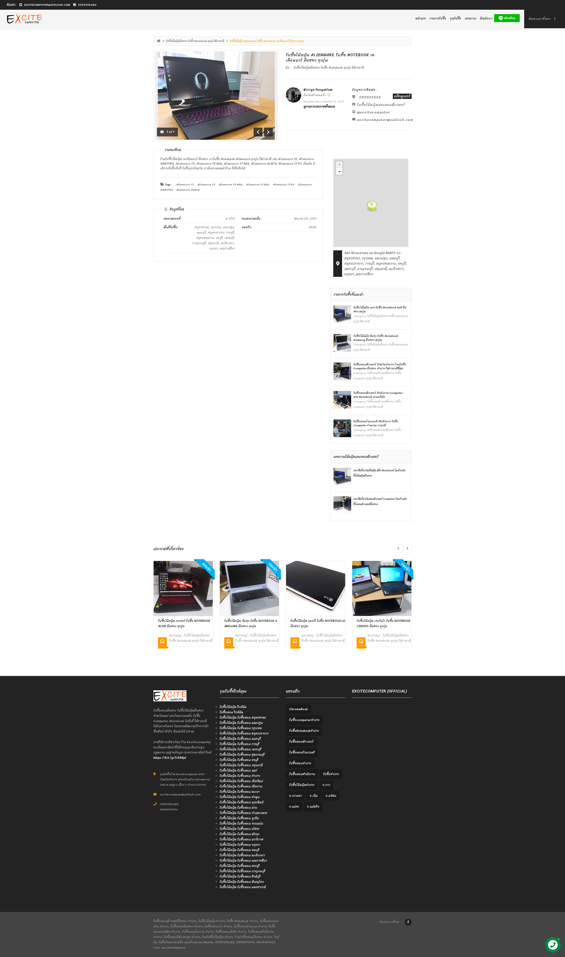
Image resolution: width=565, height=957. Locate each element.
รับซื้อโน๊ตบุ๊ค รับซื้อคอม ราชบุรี (239, 744)
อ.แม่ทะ (294, 806)
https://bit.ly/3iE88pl (169, 758)
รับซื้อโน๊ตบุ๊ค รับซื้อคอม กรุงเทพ (241, 728)
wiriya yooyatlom (318, 89)
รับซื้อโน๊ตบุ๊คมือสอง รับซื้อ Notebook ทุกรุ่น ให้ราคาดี (195, 41)
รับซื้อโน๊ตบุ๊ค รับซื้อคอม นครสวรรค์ (243, 887)
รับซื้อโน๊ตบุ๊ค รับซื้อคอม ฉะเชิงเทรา (242, 855)
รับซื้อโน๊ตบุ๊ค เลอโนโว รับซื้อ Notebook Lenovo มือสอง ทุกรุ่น (317, 623)
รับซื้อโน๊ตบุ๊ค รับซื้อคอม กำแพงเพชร (243, 813)
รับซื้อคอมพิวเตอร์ (301, 741)
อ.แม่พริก (313, 806)
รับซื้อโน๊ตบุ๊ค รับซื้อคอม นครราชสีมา (243, 860)
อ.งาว (326, 785)
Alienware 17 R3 (284, 184)
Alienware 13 (185, 184)
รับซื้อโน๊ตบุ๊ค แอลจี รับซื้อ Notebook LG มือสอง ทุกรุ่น (251, 623)
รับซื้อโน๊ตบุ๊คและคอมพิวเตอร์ (381, 105)
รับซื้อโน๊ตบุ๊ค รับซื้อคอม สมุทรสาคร (243, 717)
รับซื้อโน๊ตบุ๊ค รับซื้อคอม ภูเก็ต (239, 818)
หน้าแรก (420, 18)
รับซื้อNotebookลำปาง (304, 731)
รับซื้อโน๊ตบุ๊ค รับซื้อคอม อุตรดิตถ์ (242, 802)
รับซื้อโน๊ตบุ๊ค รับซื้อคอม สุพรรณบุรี (242, 754)
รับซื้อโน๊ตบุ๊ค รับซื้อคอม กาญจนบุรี (242, 871)
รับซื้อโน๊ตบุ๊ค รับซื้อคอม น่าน (238, 807)
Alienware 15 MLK (230, 184)
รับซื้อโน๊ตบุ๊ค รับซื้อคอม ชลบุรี (239, 760)
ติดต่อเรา (486, 18)
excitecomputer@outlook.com (385, 120)
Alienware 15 (206, 184)
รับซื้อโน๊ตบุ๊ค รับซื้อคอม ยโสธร (239, 829)
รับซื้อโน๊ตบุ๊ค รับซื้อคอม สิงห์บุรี (240, 876)
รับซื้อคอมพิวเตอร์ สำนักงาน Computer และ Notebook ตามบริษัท (378, 394)
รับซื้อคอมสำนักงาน (302, 774)
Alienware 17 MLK (257, 184)
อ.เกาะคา (295, 795)
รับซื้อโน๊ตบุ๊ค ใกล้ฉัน (233, 707)
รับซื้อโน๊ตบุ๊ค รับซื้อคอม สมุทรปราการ (244, 733)
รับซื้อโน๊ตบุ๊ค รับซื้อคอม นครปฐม (241, 723)
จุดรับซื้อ (455, 18)
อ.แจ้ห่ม (331, 795)
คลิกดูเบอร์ (402, 96)
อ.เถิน (314, 795)
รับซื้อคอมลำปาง (300, 763)
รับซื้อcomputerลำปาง (304, 720)
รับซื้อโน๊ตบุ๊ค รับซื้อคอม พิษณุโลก (242, 882)
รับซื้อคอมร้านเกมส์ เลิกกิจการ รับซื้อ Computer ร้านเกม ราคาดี (375, 423)
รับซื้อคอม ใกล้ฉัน (231, 712)
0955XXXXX (370, 97)
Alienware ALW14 (188, 189)
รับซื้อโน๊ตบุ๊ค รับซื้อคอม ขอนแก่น (241, 823)
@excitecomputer (373, 112)
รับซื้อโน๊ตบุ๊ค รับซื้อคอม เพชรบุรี (240, 749)
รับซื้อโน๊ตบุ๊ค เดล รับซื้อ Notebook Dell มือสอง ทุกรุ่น (380, 309)
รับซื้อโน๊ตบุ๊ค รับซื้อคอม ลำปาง (240, 776)
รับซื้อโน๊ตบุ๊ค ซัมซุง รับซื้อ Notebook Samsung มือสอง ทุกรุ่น (375, 337)
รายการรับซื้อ (437, 18)
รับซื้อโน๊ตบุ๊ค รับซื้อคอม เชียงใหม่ (241, 781)
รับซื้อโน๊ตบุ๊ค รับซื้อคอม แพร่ (238, 770)
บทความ (470, 18)
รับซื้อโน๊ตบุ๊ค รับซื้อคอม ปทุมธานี (241, 765)
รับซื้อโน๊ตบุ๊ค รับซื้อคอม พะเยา (240, 792)
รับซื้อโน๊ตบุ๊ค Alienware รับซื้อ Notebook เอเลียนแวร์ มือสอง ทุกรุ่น (330, 57)
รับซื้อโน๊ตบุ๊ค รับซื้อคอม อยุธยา (240, 845)
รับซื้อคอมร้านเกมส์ (302, 752)
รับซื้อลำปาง (331, 774)
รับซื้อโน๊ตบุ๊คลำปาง (302, 785)
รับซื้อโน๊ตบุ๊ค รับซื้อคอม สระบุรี (240, 866)
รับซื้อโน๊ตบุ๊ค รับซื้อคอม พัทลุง (240, 834)
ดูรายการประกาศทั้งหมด (319, 106)
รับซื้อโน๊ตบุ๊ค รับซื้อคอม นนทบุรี (240, 739)
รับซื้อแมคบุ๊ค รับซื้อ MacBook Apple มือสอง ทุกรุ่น (384, 623)
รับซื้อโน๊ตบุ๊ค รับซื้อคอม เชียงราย (241, 786)
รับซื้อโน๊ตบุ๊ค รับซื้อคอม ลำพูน (240, 797)
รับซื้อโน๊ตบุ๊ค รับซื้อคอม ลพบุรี (239, 850)
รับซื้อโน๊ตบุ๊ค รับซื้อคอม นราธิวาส (241, 839)
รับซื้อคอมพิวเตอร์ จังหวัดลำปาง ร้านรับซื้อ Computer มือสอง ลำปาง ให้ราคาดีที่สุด (379, 366)
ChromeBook (298, 709)
